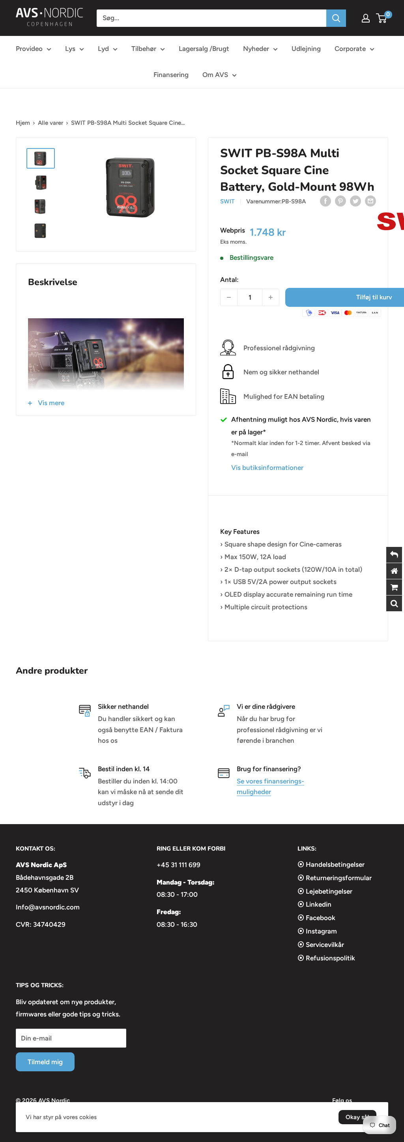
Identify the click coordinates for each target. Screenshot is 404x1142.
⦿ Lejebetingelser (324, 891)
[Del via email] (370, 201)
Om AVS (215, 75)
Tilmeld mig (45, 1062)
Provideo (29, 49)
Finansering (171, 75)
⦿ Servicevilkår (320, 945)
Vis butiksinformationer (267, 467)
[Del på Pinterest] (340, 201)
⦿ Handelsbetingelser (331, 864)
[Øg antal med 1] (270, 297)
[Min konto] (366, 18)
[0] (382, 18)
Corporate (350, 49)
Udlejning (306, 49)
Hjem (23, 122)
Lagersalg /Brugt (204, 49)
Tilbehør (143, 49)
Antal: (229, 280)
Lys (70, 49)
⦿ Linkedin (314, 904)
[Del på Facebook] (325, 201)
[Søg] (336, 18)
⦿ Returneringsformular (334, 878)
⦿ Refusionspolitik (326, 958)
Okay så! (357, 1117)
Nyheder (256, 49)
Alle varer (50, 122)
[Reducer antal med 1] (229, 297)
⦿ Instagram (317, 931)
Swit (227, 201)
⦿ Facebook (316, 918)
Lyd (103, 49)
